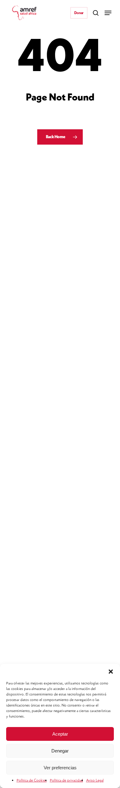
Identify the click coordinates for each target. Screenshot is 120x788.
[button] (111, 672)
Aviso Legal (95, 780)
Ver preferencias (60, 767)
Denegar (60, 750)
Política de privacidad (66, 780)
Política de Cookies (32, 780)
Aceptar (60, 734)
